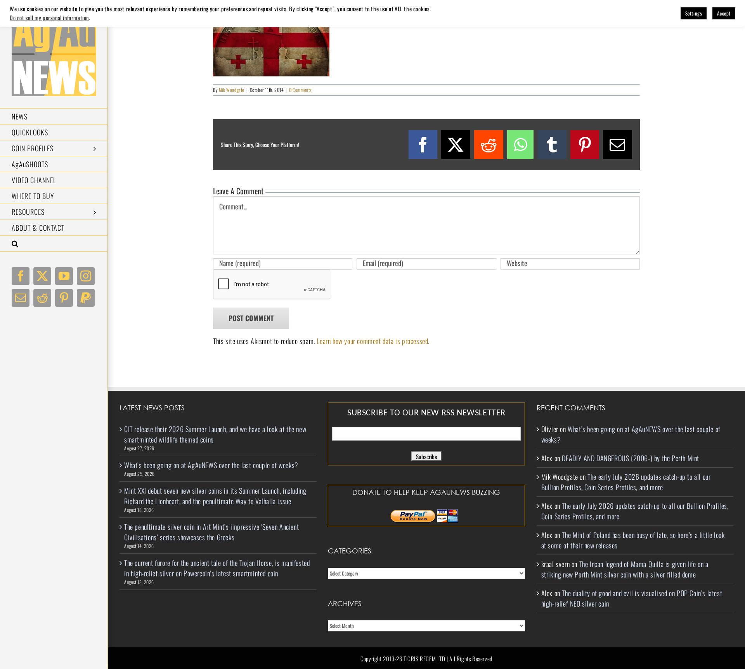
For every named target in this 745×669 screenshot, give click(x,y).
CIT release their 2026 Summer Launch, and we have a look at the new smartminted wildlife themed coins (215, 434)
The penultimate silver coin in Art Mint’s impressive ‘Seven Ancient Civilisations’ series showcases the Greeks (211, 532)
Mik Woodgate (231, 89)
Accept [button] (724, 13)
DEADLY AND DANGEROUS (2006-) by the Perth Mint (630, 458)
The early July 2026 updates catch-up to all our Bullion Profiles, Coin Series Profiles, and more (626, 482)
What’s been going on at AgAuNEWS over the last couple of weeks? (211, 465)
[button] (54, 244)
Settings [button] (693, 13)
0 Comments (300, 89)
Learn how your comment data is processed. (373, 341)
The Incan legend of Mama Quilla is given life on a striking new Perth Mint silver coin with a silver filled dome (625, 569)
